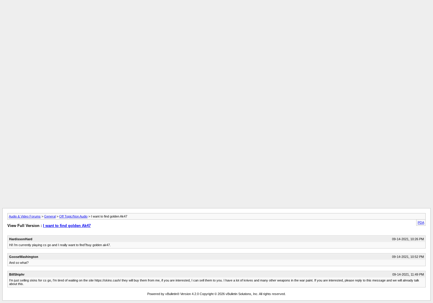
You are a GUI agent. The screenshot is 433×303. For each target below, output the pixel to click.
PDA (421, 222)
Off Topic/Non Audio (73, 216)
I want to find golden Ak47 (67, 225)
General (50, 216)
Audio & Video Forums (25, 216)
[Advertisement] (216, 15)
